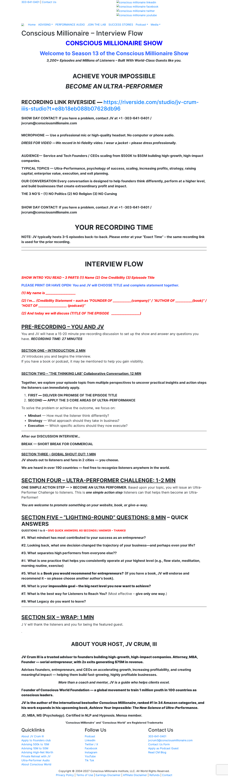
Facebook (91, 748)
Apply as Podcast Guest (163, 748)
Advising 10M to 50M (34, 748)
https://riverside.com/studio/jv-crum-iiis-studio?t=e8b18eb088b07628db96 (110, 105)
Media (154, 24)
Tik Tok (89, 760)
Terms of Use (84, 775)
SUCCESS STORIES (120, 24)
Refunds (154, 775)
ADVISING (44, 24)
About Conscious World (36, 764)
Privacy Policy (65, 775)
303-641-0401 (30, 2)
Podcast (141, 24)
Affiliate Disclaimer (135, 775)
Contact (167, 775)
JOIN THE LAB (96, 24)
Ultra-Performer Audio (35, 760)
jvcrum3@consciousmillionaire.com (170, 740)
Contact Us (49, 2)
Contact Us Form (159, 744)
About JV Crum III (32, 736)
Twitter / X (91, 744)
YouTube (90, 756)
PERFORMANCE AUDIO (70, 24)
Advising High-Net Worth (37, 752)
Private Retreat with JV (36, 756)
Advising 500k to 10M (35, 744)
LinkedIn (90, 740)
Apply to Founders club (36, 740)
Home (32, 24)
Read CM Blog (157, 752)
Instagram (91, 752)
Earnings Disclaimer (108, 775)
